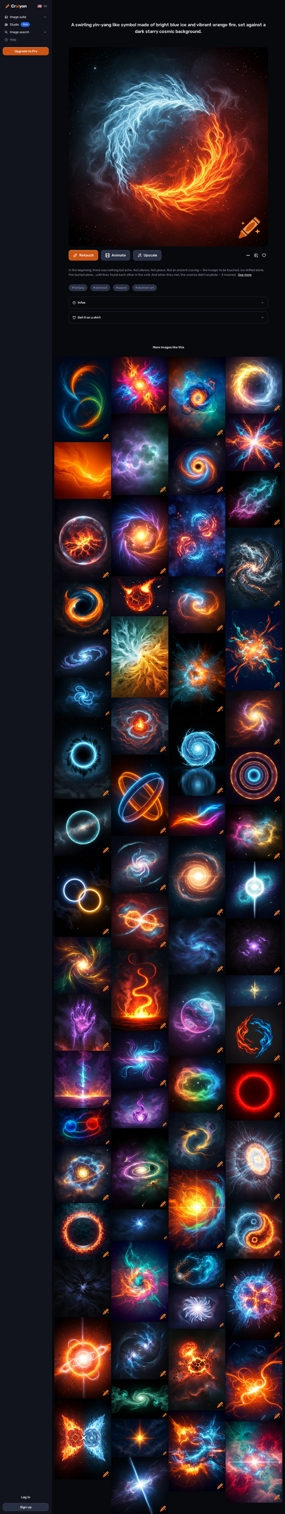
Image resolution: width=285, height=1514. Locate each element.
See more (245, 275)
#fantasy (78, 288)
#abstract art (144, 288)
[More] (248, 255)
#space (121, 288)
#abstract (100, 288)
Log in (25, 1497)
